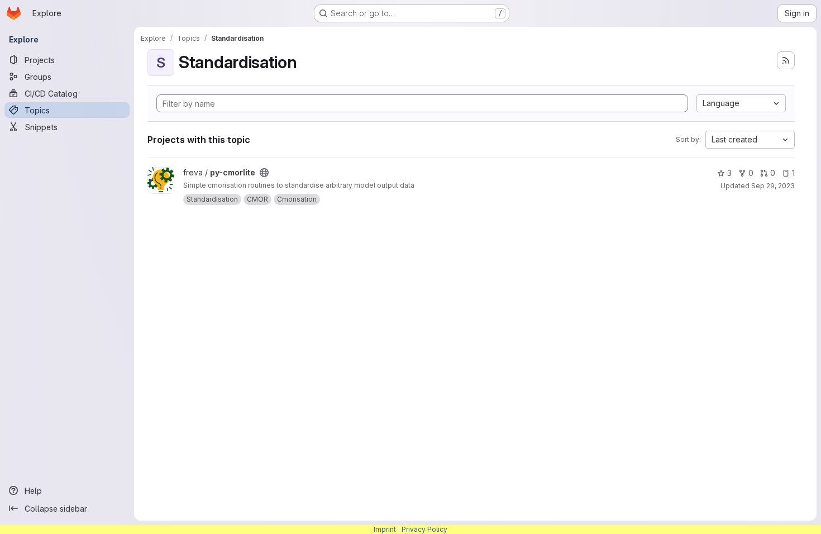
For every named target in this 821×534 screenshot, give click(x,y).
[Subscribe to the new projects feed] (786, 60)
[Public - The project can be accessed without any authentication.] (264, 172)
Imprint (385, 529)
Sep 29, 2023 (773, 186)
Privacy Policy (424, 529)
